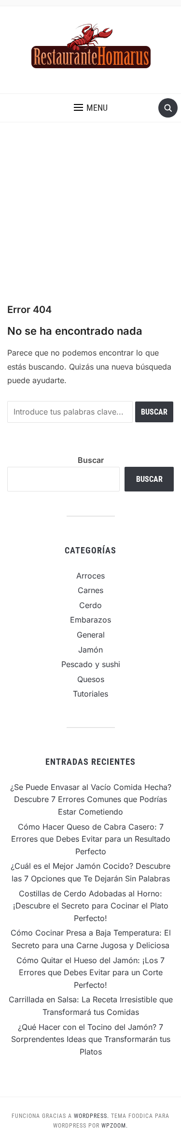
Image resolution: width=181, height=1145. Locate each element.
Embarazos (90, 620)
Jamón (90, 649)
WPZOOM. (114, 1125)
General (91, 634)
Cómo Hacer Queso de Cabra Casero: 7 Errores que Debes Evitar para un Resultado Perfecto (90, 839)
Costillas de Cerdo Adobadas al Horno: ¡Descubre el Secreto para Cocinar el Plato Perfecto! (90, 906)
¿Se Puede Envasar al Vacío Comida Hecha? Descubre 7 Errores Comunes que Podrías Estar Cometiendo (90, 799)
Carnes (90, 590)
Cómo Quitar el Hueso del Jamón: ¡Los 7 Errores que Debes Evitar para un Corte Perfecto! (90, 972)
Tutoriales (90, 694)
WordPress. (91, 1116)
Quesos (90, 679)
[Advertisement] (90, 212)
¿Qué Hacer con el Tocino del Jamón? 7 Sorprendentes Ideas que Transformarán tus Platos (90, 1039)
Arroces (90, 575)
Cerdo (90, 605)
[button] (91, 108)
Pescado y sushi (90, 664)
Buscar (91, 460)
